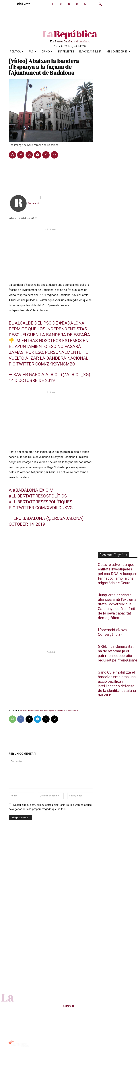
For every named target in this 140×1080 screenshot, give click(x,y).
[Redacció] (18, 203)
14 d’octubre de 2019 (32, 380)
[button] (100, 4)
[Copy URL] (46, 155)
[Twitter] (77, 4)
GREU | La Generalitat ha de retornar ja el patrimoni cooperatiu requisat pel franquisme (117, 653)
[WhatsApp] (85, 4)
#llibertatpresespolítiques (40, 501)
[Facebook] (52, 4)
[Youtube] (73, 1006)
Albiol (22, 710)
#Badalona (71, 323)
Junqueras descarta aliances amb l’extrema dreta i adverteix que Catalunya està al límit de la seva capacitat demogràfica (117, 606)
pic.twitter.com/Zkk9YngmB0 (42, 364)
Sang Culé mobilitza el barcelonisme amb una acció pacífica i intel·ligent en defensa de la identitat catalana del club (117, 684)
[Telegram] (69, 4)
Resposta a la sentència (66, 710)
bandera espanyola (44, 710)
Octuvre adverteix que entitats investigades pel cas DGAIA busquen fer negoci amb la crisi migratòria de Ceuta (117, 574)
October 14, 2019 (27, 524)
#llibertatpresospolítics (38, 496)
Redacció (33, 203)
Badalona (29, 710)
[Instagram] (60, 4)
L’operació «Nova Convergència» (112, 632)
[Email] (54, 155)
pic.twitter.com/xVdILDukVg (41, 507)
